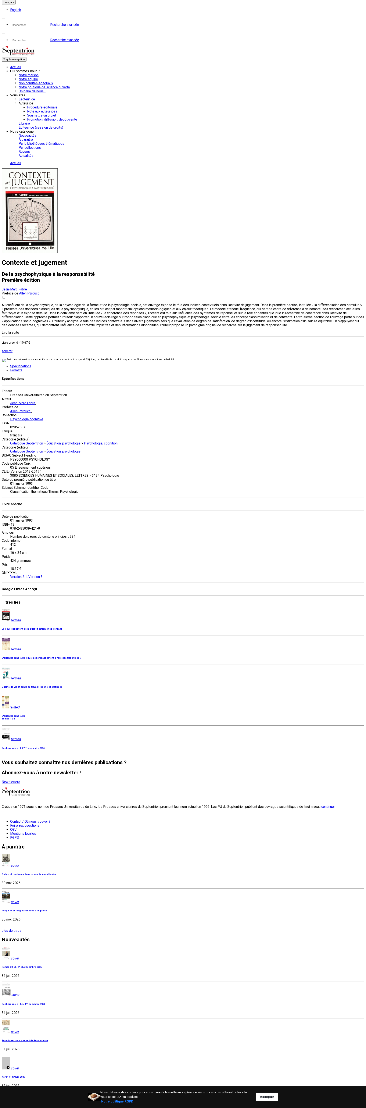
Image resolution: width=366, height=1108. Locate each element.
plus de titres (11, 931)
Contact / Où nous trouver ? (30, 821)
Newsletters (11, 782)
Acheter (7, 351)
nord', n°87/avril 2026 (13, 1077)
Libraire (24, 123)
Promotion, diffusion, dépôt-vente (52, 119)
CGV (13, 830)
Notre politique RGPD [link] (117, 1101)
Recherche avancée (64, 25)
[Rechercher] (3, 18)
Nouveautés (27, 135)
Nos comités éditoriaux (36, 83)
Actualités (26, 156)
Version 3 (35, 577)
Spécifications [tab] (20, 366)
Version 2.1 (18, 577)
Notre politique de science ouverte (44, 87)
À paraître (26, 139)
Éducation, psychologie (63, 443)
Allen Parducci (29, 293)
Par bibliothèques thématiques (41, 144)
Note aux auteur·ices (42, 111)
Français (8, 2)
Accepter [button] (267, 1097)
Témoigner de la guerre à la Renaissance (25, 1040)
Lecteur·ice (27, 99)
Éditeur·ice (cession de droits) (41, 127)
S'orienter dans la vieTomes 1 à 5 (13, 717)
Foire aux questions (24, 825)
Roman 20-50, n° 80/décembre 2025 (22, 967)
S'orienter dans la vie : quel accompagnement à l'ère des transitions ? (41, 658)
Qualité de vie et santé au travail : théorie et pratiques (32, 687)
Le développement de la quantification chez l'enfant (32, 629)
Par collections (30, 148)
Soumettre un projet (41, 115)
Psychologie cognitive (26, 419)
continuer (328, 807)
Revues (24, 152)
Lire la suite (10, 332)
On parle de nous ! (32, 91)
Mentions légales (23, 834)
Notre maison (29, 75)
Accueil (15, 67)
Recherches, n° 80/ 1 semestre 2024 (23, 748)
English (15, 10)
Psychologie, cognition (101, 443)
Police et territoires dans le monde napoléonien (29, 874)
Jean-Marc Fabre (14, 289)
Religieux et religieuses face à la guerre (24, 910)
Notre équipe (28, 79)
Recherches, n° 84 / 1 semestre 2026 (23, 1004)
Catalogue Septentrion (26, 443)
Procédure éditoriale (42, 107)
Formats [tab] (16, 370)
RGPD (14, 838)
